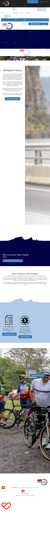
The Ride (7, 34)
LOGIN (21, 13)
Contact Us (6, 17)
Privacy (32, 487)
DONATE (15, 13)
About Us (3, 13)
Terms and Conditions (24, 487)
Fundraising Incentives (41, 10)
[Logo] (6, 3)
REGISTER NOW (32, 2)
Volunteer (15, 9)
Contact (37, 487)
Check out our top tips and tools (13, 260)
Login (25, 20)
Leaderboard (33, 34)
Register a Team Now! (12, 99)
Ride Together (19, 34)
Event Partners (8, 45)
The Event (5, 31)
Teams (15, 31)
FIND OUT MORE (25, 337)
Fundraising (29, 31)
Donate (41, 2)
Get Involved (27, 13)
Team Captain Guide (21, 35)
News (6, 39)
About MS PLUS (7, 15)
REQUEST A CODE (9, 334)
